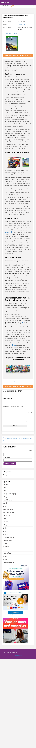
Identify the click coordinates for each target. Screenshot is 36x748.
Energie (5, 503)
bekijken (13, 345)
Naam (5, 452)
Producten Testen (8, 537)
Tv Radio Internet (8, 550)
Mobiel (5, 528)
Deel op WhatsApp (11, 33)
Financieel (6, 506)
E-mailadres (17, 457)
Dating (5, 497)
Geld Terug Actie (8, 509)
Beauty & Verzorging (9, 494)
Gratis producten (8, 512)
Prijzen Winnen (7, 541)
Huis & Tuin (6, 516)
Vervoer (5, 559)
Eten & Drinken (7, 500)
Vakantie (5, 556)
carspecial (8, 232)
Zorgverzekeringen (9, 562)
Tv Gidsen (6, 547)
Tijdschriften (7, 553)
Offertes (5, 534)
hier (23, 323)
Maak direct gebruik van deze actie (16, 55)
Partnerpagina (18, 655)
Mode (4, 531)
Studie (5, 544)
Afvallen (5, 484)
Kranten (5, 522)
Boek (4, 491)
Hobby (5, 519)
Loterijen (5, 525)
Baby (4, 487)
